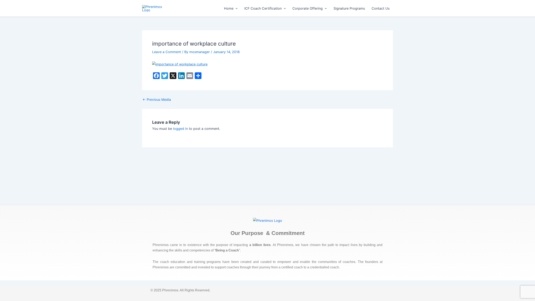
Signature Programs (349, 8)
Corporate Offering (307, 8)
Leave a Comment (166, 52)
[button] (235, 8)
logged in (180, 128)
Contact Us (381, 8)
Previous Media (157, 99)
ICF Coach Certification (263, 8)
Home (228, 8)
